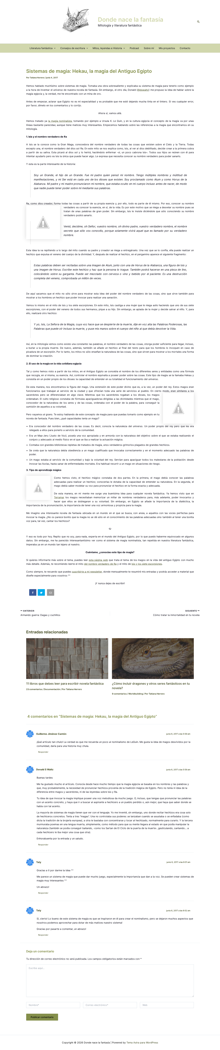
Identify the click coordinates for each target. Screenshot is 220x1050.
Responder (43, 752)
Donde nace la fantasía (130, 19)
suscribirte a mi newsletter (87, 571)
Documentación (52, 689)
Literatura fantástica (41, 48)
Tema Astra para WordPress (142, 1042)
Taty (38, 862)
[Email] (51, 593)
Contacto (185, 48)
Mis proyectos (167, 48)
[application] (54, 48)
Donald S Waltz (44, 769)
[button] (198, 22)
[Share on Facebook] (33, 593)
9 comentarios (119, 693)
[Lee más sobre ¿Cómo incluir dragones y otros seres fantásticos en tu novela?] (153, 658)
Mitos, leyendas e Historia (107, 48)
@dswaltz (143, 89)
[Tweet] (41, 593)
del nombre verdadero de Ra (100, 563)
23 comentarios (34, 689)
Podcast (134, 48)
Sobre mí (149, 48)
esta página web (98, 559)
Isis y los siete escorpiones (147, 563)
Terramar (59, 497)
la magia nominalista (60, 120)
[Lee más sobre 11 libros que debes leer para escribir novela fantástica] (67, 658)
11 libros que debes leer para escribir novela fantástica (65, 683)
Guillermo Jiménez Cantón (51, 733)
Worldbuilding (135, 693)
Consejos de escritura (72, 48)
